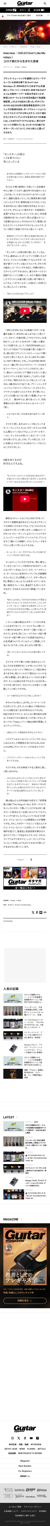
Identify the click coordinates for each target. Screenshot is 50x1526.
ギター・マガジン (10, 47)
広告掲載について (11, 1511)
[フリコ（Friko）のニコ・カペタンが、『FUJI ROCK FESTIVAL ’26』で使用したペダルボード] (13, 1194)
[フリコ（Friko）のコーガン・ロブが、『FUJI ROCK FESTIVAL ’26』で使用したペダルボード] (13, 1156)
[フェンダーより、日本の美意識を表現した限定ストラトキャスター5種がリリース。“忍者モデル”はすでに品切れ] (13, 1141)
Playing (31, 1449)
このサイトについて (29, 1511)
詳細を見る (25, 1301)
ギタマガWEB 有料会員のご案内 (19, 16)
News (36, 1122)
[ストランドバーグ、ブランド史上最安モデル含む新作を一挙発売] (13, 1169)
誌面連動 (12, 1453)
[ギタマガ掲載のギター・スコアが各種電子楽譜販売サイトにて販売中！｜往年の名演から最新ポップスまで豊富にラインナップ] (13, 1126)
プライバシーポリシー (32, 1507)
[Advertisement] (25, 1342)
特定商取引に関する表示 (25, 1516)
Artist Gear (10, 1449)
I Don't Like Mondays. (24, 905)
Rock (38, 47)
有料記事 (39, 16)
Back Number (25, 1466)
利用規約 (42, 1511)
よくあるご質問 (15, 1507)
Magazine (13, 1219)
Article (42, 1449)
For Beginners (25, 1471)
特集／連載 (23, 1444)
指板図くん (25, 1476)
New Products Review (30, 1453)
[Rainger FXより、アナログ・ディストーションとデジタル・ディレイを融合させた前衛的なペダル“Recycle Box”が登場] (13, 1182)
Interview (23, 47)
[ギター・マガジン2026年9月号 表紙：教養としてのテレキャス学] (25, 1283)
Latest (11, 1117)
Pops (33, 47)
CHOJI (11, 905)
